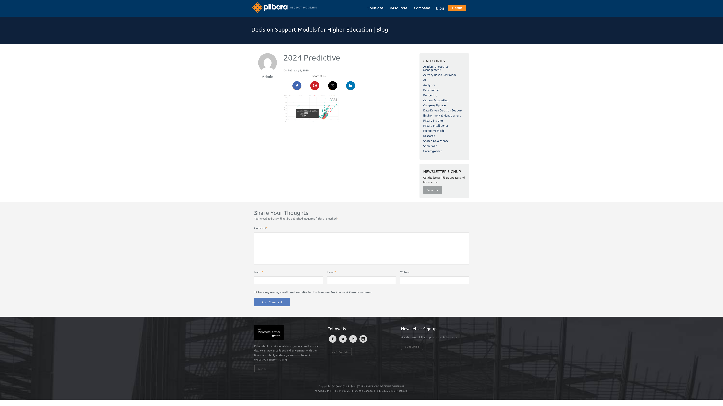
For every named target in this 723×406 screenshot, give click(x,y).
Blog (440, 8)
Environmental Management (442, 115)
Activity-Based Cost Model (440, 75)
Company (422, 7)
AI (424, 80)
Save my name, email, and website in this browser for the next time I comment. (315, 292)
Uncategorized (432, 151)
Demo (457, 7)
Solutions (376, 7)
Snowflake (430, 146)
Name (258, 272)
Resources (398, 7)
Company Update (434, 105)
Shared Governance (436, 140)
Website (405, 272)
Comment (261, 228)
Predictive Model (434, 130)
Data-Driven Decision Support (442, 110)
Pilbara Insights (433, 120)
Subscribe (433, 190)
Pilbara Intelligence (435, 125)
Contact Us (340, 351)
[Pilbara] (270, 7)
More (262, 368)
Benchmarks (431, 90)
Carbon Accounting (436, 100)
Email (331, 272)
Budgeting (430, 95)
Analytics (429, 85)
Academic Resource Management (436, 68)
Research (429, 135)
